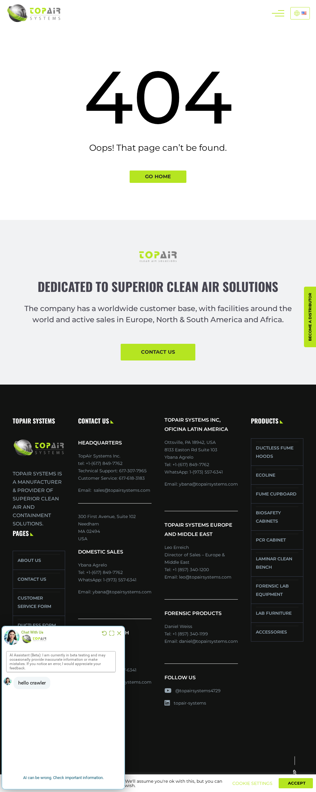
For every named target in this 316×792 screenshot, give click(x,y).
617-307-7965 (133, 471)
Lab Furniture (274, 613)
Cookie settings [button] (252, 783)
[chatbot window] (63, 708)
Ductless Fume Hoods (274, 452)
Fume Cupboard (276, 494)
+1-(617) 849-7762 (104, 572)
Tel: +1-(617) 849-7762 (100, 463)
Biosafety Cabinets (268, 517)
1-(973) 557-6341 (119, 580)
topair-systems (190, 703)
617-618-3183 (132, 478)
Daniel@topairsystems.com (208, 641)
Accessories (271, 632)
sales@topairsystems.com (122, 490)
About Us (29, 560)
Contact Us (32, 579)
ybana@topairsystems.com (122, 592)
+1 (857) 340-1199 (190, 634)
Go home (158, 176)
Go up (294, 777)
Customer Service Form (34, 602)
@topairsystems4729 (198, 690)
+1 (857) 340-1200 (191, 569)
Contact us (158, 352)
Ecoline (265, 475)
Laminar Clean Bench (274, 563)
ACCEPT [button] (297, 783)
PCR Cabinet (271, 540)
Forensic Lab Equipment (272, 590)
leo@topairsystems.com (205, 577)
